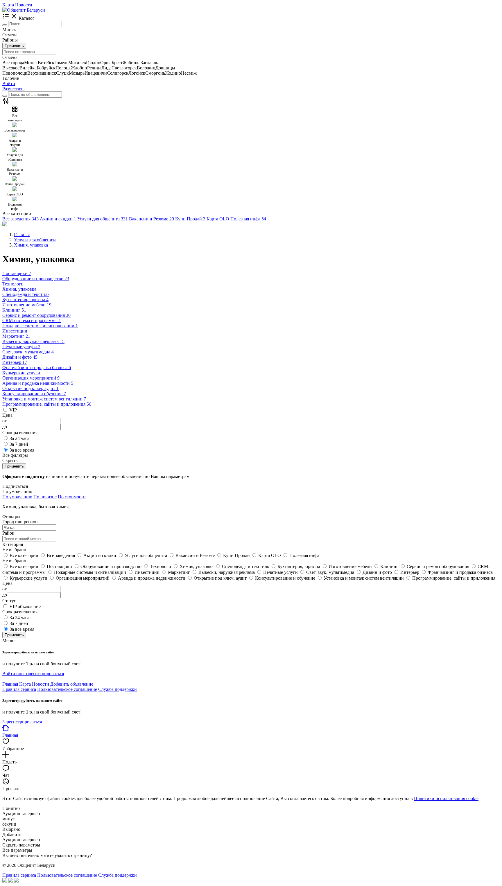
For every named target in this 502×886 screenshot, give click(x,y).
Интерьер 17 (14, 362)
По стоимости (72, 496)
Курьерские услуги (21, 372)
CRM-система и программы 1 (31, 320)
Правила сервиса (19, 689)
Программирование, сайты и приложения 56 (46, 404)
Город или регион (20, 521)
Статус (9, 600)
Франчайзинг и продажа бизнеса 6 (36, 367)
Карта (8, 4)
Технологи (13, 283)
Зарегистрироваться (22, 721)
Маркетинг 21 (16, 336)
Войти (8, 83)
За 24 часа (19, 438)
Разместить (13, 88)
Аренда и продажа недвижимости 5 (37, 383)
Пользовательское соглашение (67, 689)
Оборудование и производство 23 (35, 278)
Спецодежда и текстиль (25, 294)
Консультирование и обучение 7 (34, 393)
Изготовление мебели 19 (26, 304)
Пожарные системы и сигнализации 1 (40, 325)
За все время (22, 450)
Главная (10, 684)
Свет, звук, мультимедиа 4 (28, 351)
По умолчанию (17, 496)
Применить (14, 46)
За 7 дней (19, 444)
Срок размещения (19, 611)
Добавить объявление (71, 684)
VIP (13, 409)
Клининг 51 (14, 310)
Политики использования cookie (446, 798)
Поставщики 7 (16, 273)
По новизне (45, 496)
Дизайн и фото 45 (19, 357)
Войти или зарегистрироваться (33, 673)
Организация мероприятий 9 (31, 377)
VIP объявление (25, 606)
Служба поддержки (117, 689)
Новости (23, 4)
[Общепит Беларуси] (23, 10)
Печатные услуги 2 (21, 346)
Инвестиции (14, 330)
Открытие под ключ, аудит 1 (30, 388)
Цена (7, 583)
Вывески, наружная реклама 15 (33, 341)
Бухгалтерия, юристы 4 (25, 299)
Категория (12, 544)
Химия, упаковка (19, 289)
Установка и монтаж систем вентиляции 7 (44, 398)
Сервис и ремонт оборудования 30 (36, 315)
